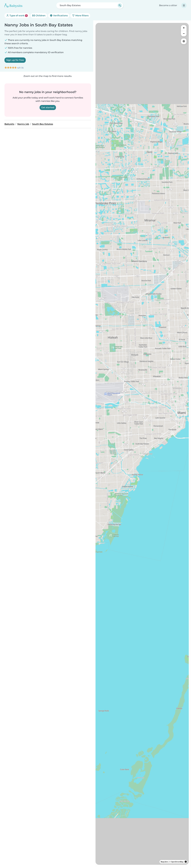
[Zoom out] (184, 33)
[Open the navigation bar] (184, 5)
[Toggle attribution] (185, 861)
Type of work (18, 15)
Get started (47, 107)
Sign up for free (15, 60)
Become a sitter (168, 5)
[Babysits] (13, 5)
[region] (142, 444)
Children (40, 15)
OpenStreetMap (177, 861)
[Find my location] (184, 41)
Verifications (60, 15)
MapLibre (164, 861)
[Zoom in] (184, 28)
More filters (82, 15)
